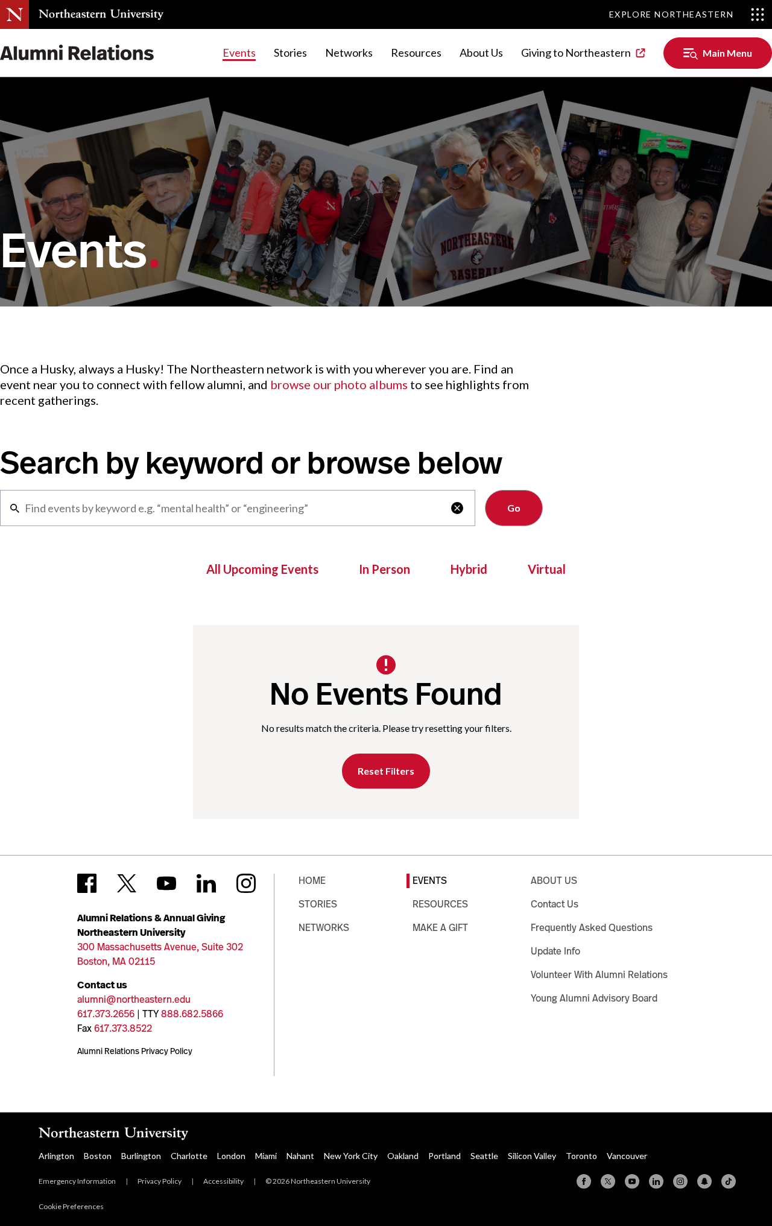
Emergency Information (77, 1181)
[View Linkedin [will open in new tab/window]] (206, 883)
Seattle (484, 1156)
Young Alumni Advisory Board (594, 998)
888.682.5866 (192, 1014)
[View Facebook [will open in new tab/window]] (86, 883)
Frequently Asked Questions (592, 928)
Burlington (141, 1156)
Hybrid (469, 569)
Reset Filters (386, 771)
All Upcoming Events (262, 569)
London (231, 1156)
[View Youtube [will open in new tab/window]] (166, 883)
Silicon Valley (532, 1156)
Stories (290, 52)
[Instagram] (680, 1181)
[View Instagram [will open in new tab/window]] (246, 883)
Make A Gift (440, 928)
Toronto (581, 1156)
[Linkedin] (656, 1181)
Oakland (403, 1156)
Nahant (300, 1156)
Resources (416, 52)
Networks (349, 52)
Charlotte (189, 1156)
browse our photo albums (339, 384)
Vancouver (627, 1156)
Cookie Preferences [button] (71, 1206)
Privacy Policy (160, 1181)
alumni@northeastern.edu (134, 999)
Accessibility (223, 1181)
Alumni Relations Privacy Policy (134, 1051)
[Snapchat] (704, 1181)
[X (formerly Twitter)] (608, 1181)
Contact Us (554, 904)
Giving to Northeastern (576, 52)
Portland (444, 1156)
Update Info (555, 951)
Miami (266, 1156)
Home (312, 881)
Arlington (56, 1156)
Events (239, 52)
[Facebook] (584, 1181)
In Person (384, 569)
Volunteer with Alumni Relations (599, 975)
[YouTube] (632, 1181)
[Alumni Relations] (77, 53)
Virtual (547, 569)
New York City (351, 1156)
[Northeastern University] (101, 14)
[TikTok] (728, 1181)
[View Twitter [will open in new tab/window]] (126, 883)
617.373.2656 (105, 1014)
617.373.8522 (123, 1028)
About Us (481, 52)
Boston (98, 1156)
